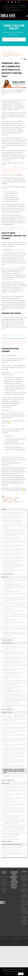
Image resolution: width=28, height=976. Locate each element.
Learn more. (13, 974)
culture (16, 498)
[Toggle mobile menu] (27, 16)
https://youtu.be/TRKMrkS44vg (11, 335)
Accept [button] (21, 973)
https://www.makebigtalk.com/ (11, 412)
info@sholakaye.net (17, 10)
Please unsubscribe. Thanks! (11, 267)
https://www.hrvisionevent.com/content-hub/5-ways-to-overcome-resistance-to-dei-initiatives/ (14, 343)
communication (7, 498)
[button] (23, 59)
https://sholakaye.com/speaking (15, 451)
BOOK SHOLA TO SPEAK (24, 896)
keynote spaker (7, 501)
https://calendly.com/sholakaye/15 (15, 438)
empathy (5, 499)
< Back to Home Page (8, 52)
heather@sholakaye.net (12, 445)
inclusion (13, 499)
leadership (17, 501)
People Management (17, 372)
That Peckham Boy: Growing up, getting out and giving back (13, 251)
